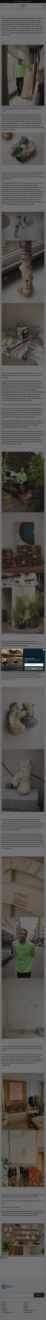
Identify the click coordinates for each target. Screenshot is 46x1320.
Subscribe (34, 668)
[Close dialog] (43, 649)
